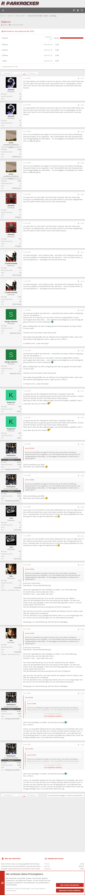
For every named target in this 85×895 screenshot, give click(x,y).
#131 (82, 391)
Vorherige (7, 73)
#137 (82, 565)
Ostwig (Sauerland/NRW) (13, 469)
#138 (82, 629)
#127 (82, 252)
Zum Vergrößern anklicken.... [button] (53, 716)
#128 (82, 281)
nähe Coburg (16, 275)
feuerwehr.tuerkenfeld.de (16, 590)
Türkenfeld (17, 588)
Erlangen (18, 217)
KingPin (5, 25)
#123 (82, 132)
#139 (82, 693)
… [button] (16, 73)
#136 (82, 536)
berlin (19, 411)
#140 (82, 745)
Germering (17, 530)
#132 (82, 418)
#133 (82, 444)
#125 (82, 194)
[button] (3, 10)
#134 (82, 476)
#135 (82, 507)
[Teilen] (78, 78)
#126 (82, 223)
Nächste (32, 73)
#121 (82, 78)
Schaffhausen (16, 157)
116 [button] (48, 38)
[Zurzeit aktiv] (11, 453)
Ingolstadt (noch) (15, 333)
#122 (82, 105)
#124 (82, 163)
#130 (82, 351)
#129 (82, 310)
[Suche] (82, 10)
